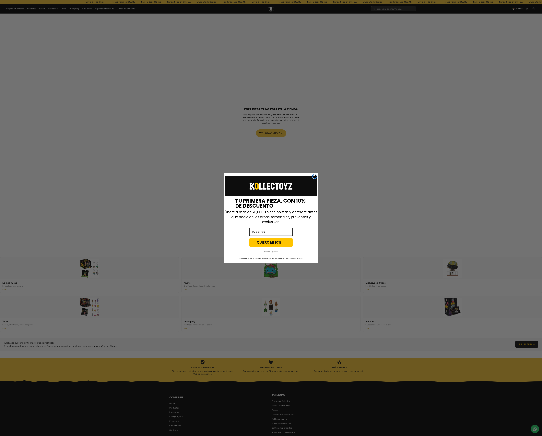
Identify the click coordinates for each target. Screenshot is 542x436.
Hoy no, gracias (271, 251)
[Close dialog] (314, 176)
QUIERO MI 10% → (271, 242)
